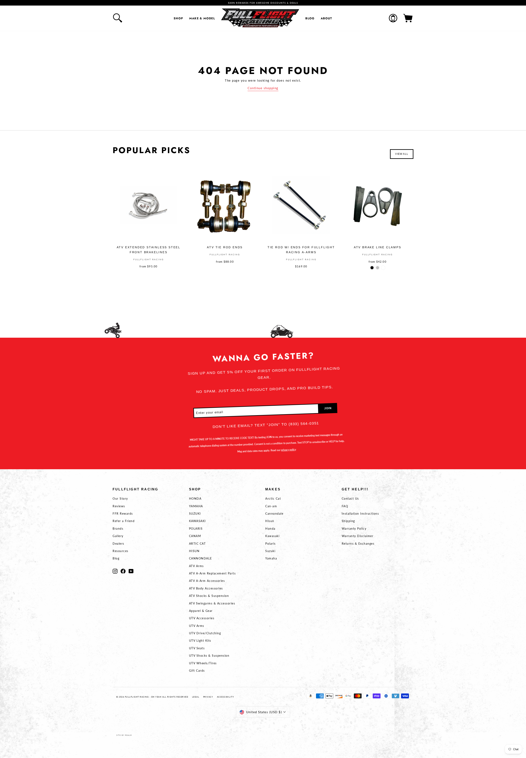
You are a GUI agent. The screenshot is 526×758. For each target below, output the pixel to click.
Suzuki (270, 551)
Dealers (118, 543)
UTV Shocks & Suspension (209, 655)
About (326, 18)
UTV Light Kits (200, 640)
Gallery (118, 536)
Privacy (208, 697)
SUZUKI (195, 513)
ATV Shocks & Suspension (209, 595)
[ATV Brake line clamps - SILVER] (378, 268)
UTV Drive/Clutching (205, 633)
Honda (270, 528)
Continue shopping (263, 88)
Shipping (348, 521)
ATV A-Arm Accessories (207, 580)
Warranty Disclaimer (358, 536)
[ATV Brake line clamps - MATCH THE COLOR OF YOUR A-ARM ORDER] (383, 268)
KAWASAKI (197, 521)
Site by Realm (124, 735)
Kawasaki (272, 536)
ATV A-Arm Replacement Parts (212, 573)
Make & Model (202, 18)
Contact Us (350, 498)
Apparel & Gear (201, 610)
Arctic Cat (273, 498)
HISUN (194, 551)
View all (401, 154)
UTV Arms (196, 625)
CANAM (195, 536)
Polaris (270, 543)
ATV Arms (196, 566)
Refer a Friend (124, 521)
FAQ (345, 506)
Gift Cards (197, 670)
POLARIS (196, 528)
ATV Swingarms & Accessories (212, 603)
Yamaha (271, 558)
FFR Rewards (123, 513)
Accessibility (225, 697)
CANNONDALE (200, 558)
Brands (118, 528)
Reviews (119, 506)
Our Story (120, 498)
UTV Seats (197, 648)
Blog (310, 18)
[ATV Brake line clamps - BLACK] (372, 268)
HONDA (195, 498)
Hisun (269, 521)
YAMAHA (196, 506)
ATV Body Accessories (206, 588)
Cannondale (274, 513)
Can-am (271, 506)
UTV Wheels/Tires (203, 663)
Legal (196, 697)
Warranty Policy (354, 528)
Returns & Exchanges (358, 543)
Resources (120, 551)
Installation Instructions (360, 513)
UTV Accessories (202, 618)
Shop (178, 18)
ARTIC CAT (197, 543)
